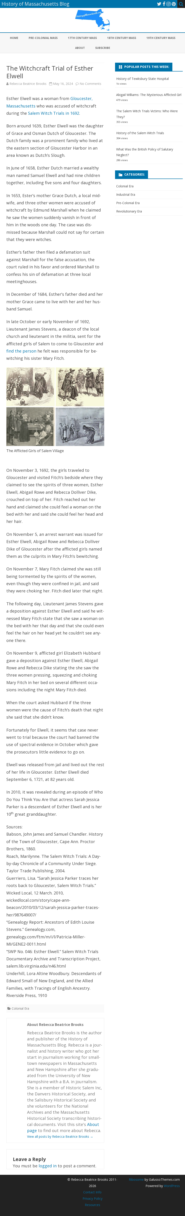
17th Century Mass (82, 38)
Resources (92, 1205)
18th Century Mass (121, 38)
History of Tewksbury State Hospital (142, 78)
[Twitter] (159, 4)
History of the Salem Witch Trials (140, 133)
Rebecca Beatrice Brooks (27, 83)
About (80, 48)
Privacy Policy (92, 1198)
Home (14, 38)
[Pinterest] (174, 4)
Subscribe (102, 48)
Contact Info (92, 1192)
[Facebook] (164, 4)
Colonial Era (20, 1008)
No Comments (90, 83)
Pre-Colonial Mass (43, 38)
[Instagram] (168, 4)
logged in (48, 1165)
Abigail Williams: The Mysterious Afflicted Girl (148, 95)
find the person (21, 351)
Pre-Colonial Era (128, 203)
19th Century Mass (160, 38)
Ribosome (136, 1179)
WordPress (171, 1186)
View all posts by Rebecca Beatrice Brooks (60, 1136)
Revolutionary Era (129, 211)
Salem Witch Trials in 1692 (53, 113)
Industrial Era (125, 194)
